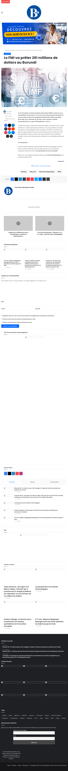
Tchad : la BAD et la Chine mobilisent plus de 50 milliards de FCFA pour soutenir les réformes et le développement (33, 264)
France (36, 718)
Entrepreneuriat (14, 718)
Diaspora (47, 715)
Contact (19, 765)
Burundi (33, 172)
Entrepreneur (5, 718)
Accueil (7, 50)
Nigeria (47, 718)
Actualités (12, 50)
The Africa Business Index (24, 187)
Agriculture (16, 715)
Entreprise (22, 718)
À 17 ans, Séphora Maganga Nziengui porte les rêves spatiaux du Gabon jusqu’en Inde (12, 263)
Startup (57, 718)
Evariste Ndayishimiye (47, 172)
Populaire (12, 482)
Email (14, 736)
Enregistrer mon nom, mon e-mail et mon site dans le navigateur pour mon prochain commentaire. (28, 315)
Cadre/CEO (24, 715)
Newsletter (26, 765)
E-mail (3, 308)
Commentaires (54, 482)
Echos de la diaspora (56, 715)
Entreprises (29, 718)
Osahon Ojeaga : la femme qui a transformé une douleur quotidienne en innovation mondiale (17, 622)
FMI (60, 172)
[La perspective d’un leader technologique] (8, 505)
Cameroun (31, 715)
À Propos (14, 765)
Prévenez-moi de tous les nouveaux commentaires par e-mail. (19, 319)
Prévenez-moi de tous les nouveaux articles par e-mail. (17, 322)
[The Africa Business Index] (34, 12)
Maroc (41, 718)
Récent (32, 482)
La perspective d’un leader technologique (27, 503)
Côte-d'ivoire (39, 715)
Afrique (24, 172)
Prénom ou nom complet (19, 730)
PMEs (52, 718)
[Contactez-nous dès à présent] (41, 166)
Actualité (4, 715)
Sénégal (63, 718)
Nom (3, 301)
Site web (37, 308)
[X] (20, 190)
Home (8, 765)
